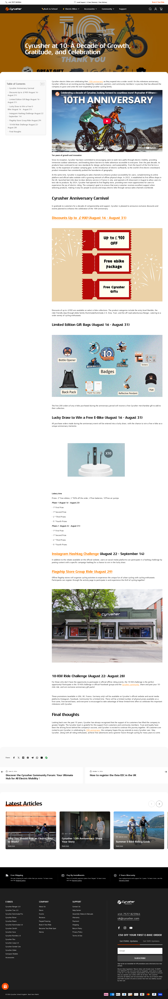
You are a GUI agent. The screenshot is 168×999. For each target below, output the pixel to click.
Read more (11, 846)
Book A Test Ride (45, 925)
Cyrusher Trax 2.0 (12, 910)
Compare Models (12, 954)
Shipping (76, 925)
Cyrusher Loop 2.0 (12, 943)
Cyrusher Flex (10, 939)
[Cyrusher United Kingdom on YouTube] (131, 927)
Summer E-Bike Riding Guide (133, 841)
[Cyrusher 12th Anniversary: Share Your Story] (85, 830)
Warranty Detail (124, 880)
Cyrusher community (130, 685)
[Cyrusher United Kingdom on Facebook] (119, 927)
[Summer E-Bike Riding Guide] (139, 830)
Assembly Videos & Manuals (83, 914)
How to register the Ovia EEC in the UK (113, 775)
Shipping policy (21, 880)
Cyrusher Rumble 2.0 (13, 936)
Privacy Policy (77, 932)
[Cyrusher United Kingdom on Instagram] (125, 927)
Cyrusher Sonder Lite (13, 946)
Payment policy (77, 880)
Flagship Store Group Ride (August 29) (25, 120)
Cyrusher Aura (11, 932)
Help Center (77, 910)
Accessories (10, 957)
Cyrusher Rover (11, 917)
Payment (76, 921)
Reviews (42, 917)
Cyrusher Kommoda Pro (14, 914)
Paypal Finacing (44, 921)
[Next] (159, 804)
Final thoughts (15, 132)
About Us (42, 906)
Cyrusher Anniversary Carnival (21, 88)
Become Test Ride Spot (47, 928)
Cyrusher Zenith (11, 928)
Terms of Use (77, 936)
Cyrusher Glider (11, 950)
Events (41, 914)
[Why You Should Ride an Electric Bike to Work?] (31, 830)
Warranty (76, 917)
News (41, 910)
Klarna (41, 932)
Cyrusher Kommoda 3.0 (14, 925)
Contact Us (76, 906)
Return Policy (77, 928)
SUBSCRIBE (140, 958)
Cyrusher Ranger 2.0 (13, 906)
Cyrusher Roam (11, 921)
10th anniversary (95, 81)
